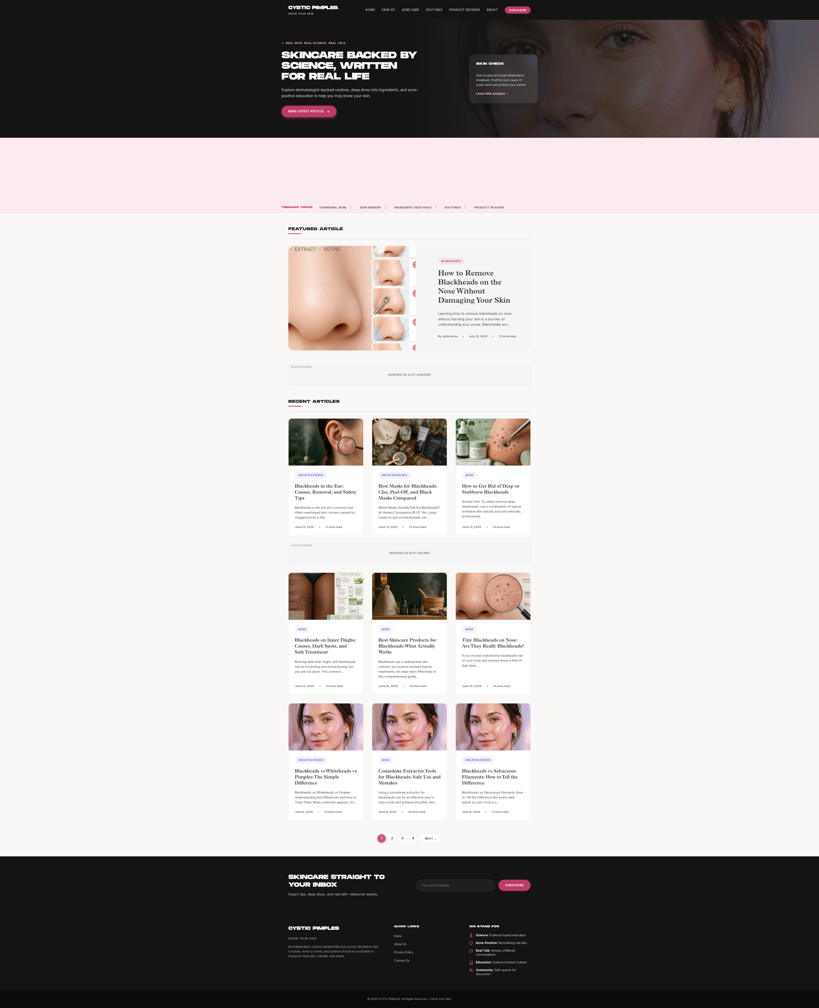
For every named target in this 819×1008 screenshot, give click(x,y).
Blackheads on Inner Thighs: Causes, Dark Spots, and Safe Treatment (325, 646)
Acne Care (410, 10)
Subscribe (518, 10)
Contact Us (402, 960)
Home (370, 10)
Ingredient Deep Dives (412, 207)
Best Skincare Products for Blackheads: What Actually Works (407, 646)
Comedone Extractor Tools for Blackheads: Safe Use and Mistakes (409, 777)
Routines (434, 10)
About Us (400, 944)
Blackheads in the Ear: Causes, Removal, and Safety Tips (325, 492)
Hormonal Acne (333, 207)
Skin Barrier (370, 207)
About (492, 10)
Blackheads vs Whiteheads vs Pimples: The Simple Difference (326, 777)
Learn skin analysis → (492, 93)
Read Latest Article (306, 111)
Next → (431, 838)
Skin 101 (388, 10)
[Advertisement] (409, 172)
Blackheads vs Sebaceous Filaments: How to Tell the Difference (490, 777)
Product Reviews (464, 10)
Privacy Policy (403, 952)
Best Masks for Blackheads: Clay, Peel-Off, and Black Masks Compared (407, 492)
